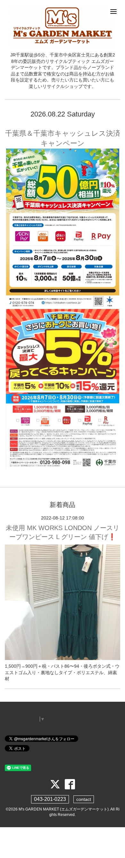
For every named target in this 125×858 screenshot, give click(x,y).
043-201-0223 (50, 799)
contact (83, 799)
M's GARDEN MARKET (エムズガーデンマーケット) (64, 809)
